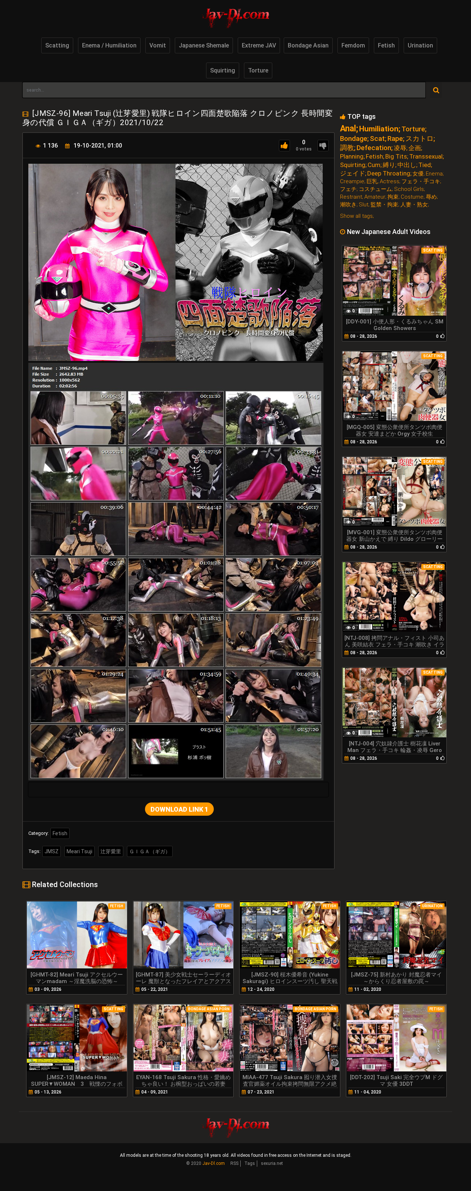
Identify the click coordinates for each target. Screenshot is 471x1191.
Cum (374, 165)
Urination (420, 45)
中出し (406, 165)
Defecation (374, 147)
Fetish (386, 45)
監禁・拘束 (384, 205)
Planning (352, 156)
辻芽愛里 (110, 851)
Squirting (222, 70)
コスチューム (375, 189)
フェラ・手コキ (420, 181)
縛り (389, 165)
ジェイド (352, 173)
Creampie (352, 181)
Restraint (351, 197)
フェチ (348, 189)
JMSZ (52, 851)
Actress (389, 181)
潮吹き (348, 205)
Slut (363, 205)
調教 (347, 147)
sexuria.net (272, 1163)
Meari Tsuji (79, 851)
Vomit (157, 45)
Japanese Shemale (204, 45)
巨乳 (372, 181)
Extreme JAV (259, 45)
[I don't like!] (323, 145)
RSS (234, 1163)
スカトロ (419, 138)
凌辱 (400, 148)
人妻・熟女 (414, 205)
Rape (395, 138)
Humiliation (379, 129)
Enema (434, 174)
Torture (258, 70)
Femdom (353, 45)
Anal (348, 128)
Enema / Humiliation (109, 45)
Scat (377, 138)
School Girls (409, 189)
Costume (412, 197)
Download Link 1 (179, 809)
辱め (431, 197)
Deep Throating (388, 173)
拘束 (393, 197)
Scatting (57, 45)
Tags (249, 1163)
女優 (418, 174)
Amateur (374, 197)
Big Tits (396, 156)
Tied (424, 165)
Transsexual (426, 156)
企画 (414, 148)
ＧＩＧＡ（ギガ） (149, 851)
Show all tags (356, 216)
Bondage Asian (308, 45)
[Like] (284, 145)
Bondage (353, 138)
